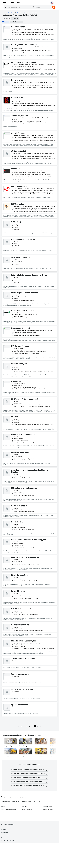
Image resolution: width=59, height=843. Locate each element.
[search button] (53, 7)
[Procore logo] (8, 2)
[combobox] (43, 7)
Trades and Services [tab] (26, 801)
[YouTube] (13, 840)
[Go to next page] (40, 726)
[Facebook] (4, 840)
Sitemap (2, 837)
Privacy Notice (4, 829)
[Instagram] (10, 840)
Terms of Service (4, 832)
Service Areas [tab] (37, 801)
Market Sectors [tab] (15, 801)
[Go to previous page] (18, 726)
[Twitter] (7, 840)
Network (19, 2)
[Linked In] (1, 840)
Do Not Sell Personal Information (7, 835)
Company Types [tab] (6, 801)
